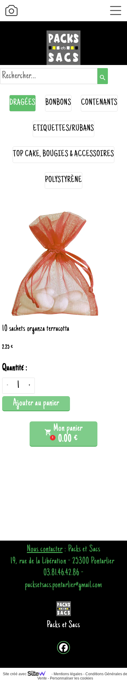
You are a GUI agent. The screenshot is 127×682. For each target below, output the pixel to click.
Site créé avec (15, 674)
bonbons (58, 103)
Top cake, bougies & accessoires (63, 154)
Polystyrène (63, 180)
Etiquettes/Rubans (63, 128)
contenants (99, 103)
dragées (22, 103)
